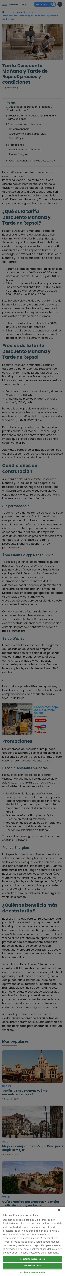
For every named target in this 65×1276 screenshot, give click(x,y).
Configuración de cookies (32, 1272)
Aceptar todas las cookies (32, 1259)
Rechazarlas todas (32, 1265)
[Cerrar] (59, 1210)
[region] (32, 1241)
